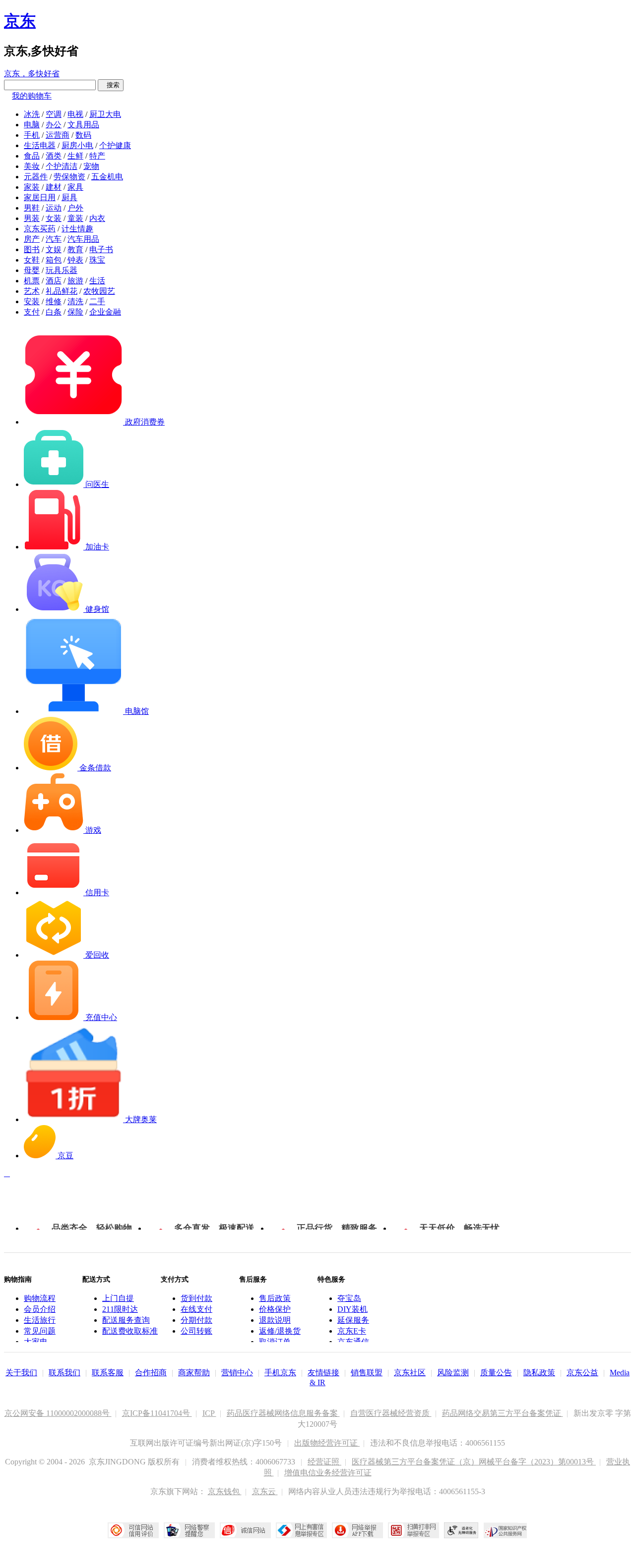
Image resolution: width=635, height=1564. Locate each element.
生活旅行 (40, 1320)
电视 (75, 114)
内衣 (97, 218)
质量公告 (496, 1372)
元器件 (36, 176)
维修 (54, 301)
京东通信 (353, 1342)
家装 (32, 187)
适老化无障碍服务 (461, 1530)
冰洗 (32, 114)
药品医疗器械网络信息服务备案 (283, 1413)
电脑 (32, 124)
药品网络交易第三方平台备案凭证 (502, 1413)
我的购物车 (32, 96)
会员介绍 (40, 1309)
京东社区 (410, 1372)
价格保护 (275, 1309)
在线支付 (196, 1309)
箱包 (54, 260)
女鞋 (32, 260)
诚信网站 (245, 1530)
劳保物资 (69, 176)
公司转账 (196, 1331)
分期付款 (196, 1320)
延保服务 (353, 1320)
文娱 (54, 249)
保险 (75, 312)
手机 (32, 135)
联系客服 (108, 1372)
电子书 (101, 249)
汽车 (54, 239)
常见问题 (40, 1331)
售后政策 (275, 1298)
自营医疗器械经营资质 (391, 1413)
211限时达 (120, 1309)
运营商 (57, 135)
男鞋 (32, 208)
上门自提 (118, 1298)
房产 (32, 239)
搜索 (111, 85)
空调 (54, 114)
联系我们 (64, 1372)
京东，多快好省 (32, 73)
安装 (32, 301)
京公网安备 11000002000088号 (58, 1413)
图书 (32, 249)
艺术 (32, 291)
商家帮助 (194, 1372)
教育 (75, 249)
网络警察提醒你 (189, 1530)
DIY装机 (352, 1309)
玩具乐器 (61, 270)
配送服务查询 (126, 1320)
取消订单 (275, 1342)
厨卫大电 (105, 114)
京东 (20, 21)
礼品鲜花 (61, 291)
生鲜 (75, 156)
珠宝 (97, 260)
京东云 (265, 1491)
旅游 (75, 280)
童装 (75, 218)
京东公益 (582, 1372)
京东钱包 (225, 1491)
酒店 (54, 280)
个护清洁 (61, 166)
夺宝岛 (349, 1298)
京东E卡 (351, 1331)
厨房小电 (77, 145)
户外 (75, 208)
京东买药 (40, 228)
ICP (209, 1413)
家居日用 (40, 197)
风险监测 (453, 1372)
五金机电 (107, 176)
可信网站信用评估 (133, 1530)
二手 (97, 301)
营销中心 (237, 1372)
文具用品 (83, 124)
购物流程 (40, 1298)
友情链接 (323, 1372)
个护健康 (115, 145)
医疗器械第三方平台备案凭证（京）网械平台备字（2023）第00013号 (474, 1461)
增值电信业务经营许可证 (328, 1472)
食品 (32, 156)
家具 (75, 187)
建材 (54, 187)
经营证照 (324, 1461)
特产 (97, 156)
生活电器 (40, 145)
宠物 (91, 166)
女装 (54, 218)
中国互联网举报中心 (301, 1530)
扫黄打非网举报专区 (413, 1530)
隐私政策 (539, 1372)
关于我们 (21, 1372)
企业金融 (105, 312)
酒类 (54, 156)
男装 (32, 218)
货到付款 (196, 1298)
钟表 (75, 260)
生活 (97, 280)
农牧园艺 (99, 291)
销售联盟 (366, 1372)
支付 (32, 312)
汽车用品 (83, 239)
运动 (54, 208)
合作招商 (151, 1372)
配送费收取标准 (130, 1331)
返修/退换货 (280, 1331)
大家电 (36, 1342)
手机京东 (280, 1372)
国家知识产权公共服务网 (505, 1530)
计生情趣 (77, 228)
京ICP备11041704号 (157, 1413)
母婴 (32, 270)
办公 (54, 124)
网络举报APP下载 (357, 1530)
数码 (83, 135)
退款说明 (275, 1320)
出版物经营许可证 (327, 1443)
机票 (32, 280)
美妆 (32, 166)
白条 (54, 312)
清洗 (75, 301)
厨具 (69, 197)
